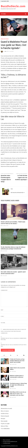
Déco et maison (5, 411)
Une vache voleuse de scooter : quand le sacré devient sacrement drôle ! (13, 272)
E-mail (3, 316)
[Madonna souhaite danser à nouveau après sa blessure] (5, 376)
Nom (2, 310)
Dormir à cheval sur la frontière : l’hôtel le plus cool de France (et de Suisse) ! (13, 222)
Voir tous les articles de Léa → (18, 192)
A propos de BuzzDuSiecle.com (10, 441)
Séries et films (4, 426)
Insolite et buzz (5, 39)
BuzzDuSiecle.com (13, 6)
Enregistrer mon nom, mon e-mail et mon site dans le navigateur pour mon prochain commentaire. (13, 331)
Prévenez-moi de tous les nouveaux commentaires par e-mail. (13, 339)
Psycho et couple (5, 423)
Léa (5, 51)
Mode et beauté (5, 416)
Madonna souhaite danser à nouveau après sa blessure (16, 376)
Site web (3, 322)
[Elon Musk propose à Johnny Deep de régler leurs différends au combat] (5, 383)
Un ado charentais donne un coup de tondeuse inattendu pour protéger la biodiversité (13, 248)
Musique (3, 418)
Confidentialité (6, 443)
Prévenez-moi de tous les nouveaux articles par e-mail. (14, 345)
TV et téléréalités (5, 428)
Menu (4, 14)
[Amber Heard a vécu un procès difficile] (5, 368)
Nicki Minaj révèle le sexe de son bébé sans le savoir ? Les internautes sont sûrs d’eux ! (18, 393)
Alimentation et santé (6, 408)
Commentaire (4, 290)
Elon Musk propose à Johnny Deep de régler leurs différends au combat (18, 385)
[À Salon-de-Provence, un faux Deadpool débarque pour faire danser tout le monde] (5, 359)
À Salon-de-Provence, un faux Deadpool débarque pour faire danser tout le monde (17, 360)
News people (4, 421)
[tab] (4, 355)
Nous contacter (6, 440)
